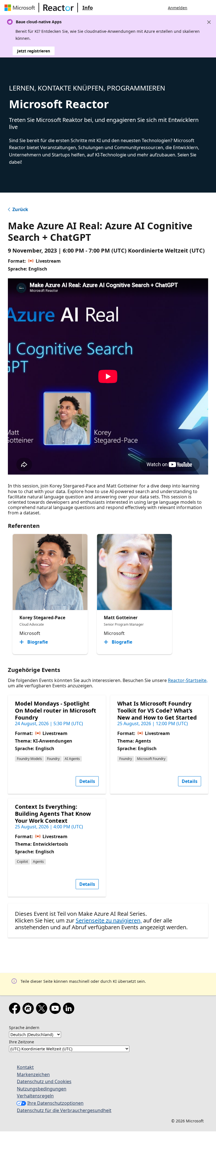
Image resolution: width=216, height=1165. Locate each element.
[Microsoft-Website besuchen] (20, 7)
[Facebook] (15, 1009)
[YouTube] (56, 1009)
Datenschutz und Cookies (44, 1081)
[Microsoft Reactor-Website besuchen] (58, 7)
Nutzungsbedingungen (41, 1089)
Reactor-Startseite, (188, 680)
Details (87, 781)
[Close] (208, 22)
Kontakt (25, 1067)
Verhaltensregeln (35, 1096)
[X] (43, 1009)
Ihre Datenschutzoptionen (55, 1103)
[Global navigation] (197, 7)
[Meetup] (29, 1009)
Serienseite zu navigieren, (109, 920)
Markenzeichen (33, 1074)
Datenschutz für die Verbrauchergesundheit (64, 1110)
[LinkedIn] (69, 1009)
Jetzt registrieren (33, 51)
